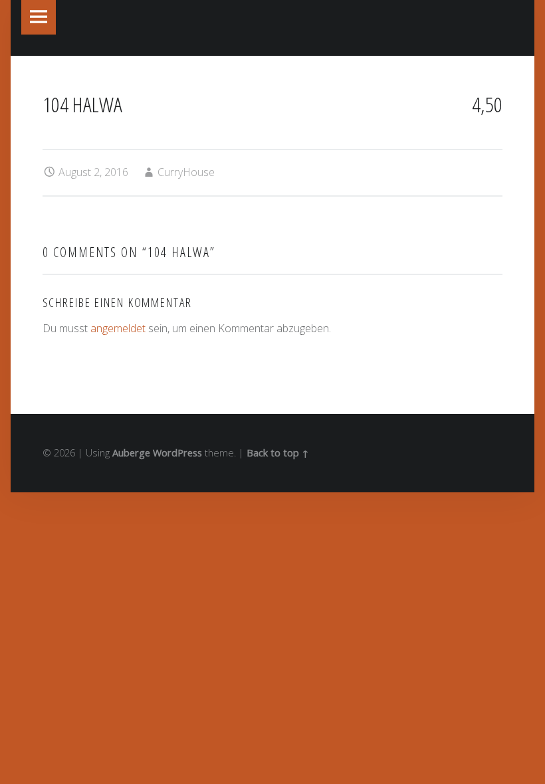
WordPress (177, 452)
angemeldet (118, 328)
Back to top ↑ (278, 452)
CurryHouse (186, 172)
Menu (38, 17)
